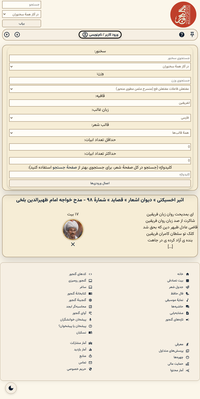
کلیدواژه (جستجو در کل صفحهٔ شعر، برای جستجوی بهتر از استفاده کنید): (100, 167)
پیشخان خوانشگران (73, 319)
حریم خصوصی (77, 369)
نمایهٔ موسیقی (174, 300)
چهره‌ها (179, 357)
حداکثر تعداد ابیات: (100, 154)
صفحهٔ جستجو (65, 167)
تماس (83, 362)
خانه (180, 274)
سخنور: (100, 51)
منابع (83, 356)
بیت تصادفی (175, 280)
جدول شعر (176, 287)
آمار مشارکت (78, 343)
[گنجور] (183, 14)
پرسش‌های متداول (171, 350)
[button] (192, 34)
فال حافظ (177, 293)
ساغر (83, 287)
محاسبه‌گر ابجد (76, 306)
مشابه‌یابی (177, 313)
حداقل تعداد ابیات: (100, 140)
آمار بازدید (80, 349)
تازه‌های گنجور (174, 319)
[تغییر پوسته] (11, 388)
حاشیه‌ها (177, 306)
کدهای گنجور (78, 274)
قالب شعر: (100, 125)
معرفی (179, 344)
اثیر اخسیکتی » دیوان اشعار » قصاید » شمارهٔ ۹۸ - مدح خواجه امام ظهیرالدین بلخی (100, 200)
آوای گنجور (79, 313)
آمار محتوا (177, 370)
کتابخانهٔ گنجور (77, 293)
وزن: (100, 73)
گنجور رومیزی (77, 280)
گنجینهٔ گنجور (78, 300)
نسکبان (81, 332)
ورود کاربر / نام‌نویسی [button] (103, 34)
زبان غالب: (100, 110)
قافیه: (100, 96)
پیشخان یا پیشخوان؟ (73, 326)
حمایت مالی (176, 363)
